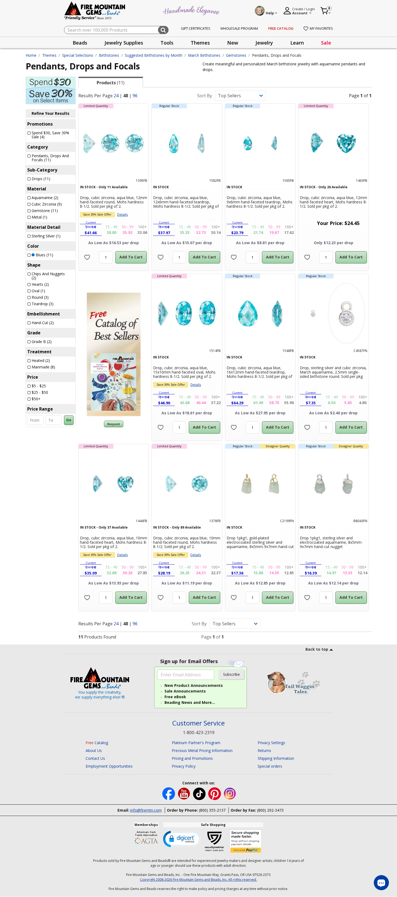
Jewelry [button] (264, 42)
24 (116, 96)
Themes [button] (200, 42)
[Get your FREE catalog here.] (113, 354)
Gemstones (236, 55)
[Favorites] (87, 257)
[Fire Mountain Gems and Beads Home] (95, 10)
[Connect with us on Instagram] (230, 793)
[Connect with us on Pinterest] (215, 793)
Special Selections (77, 55)
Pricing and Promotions (192, 758)
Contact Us (95, 758)
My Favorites (321, 28)
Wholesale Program (239, 28)
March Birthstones (204, 55)
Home (31, 55)
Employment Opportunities (109, 766)
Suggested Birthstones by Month (153, 55)
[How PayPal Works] (245, 841)
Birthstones (109, 55)
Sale (326, 42)
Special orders (270, 766)
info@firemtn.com (146, 810)
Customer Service (198, 723)
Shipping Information (276, 758)
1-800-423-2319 (198, 732)
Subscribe (231, 674)
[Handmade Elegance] (192, 10)
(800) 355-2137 (212, 810)
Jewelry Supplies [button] (124, 42)
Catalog (97, 742)
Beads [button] (80, 42)
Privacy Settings (271, 742)
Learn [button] (297, 42)
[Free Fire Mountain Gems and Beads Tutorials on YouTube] (184, 793)
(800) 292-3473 (270, 810)
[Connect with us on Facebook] (169, 793)
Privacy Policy (184, 766)
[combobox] (116, 30)
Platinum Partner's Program (196, 742)
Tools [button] (166, 42)
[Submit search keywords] (163, 30)
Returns (264, 750)
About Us (94, 750)
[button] (182, 838)
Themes (49, 55)
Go (68, 419)
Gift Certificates (195, 28)
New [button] (232, 42)
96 (135, 96)
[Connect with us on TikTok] (200, 793)
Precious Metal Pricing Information (202, 750)
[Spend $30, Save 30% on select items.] (51, 90)
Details (122, 214)
